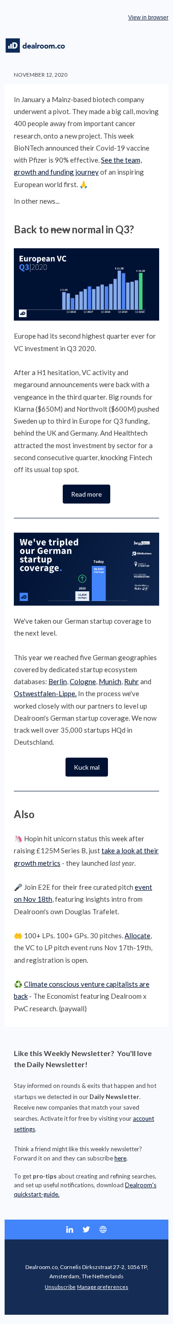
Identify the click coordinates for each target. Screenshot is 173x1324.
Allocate (137, 935)
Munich (110, 681)
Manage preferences (102, 1287)
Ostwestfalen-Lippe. (45, 693)
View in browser (148, 17)
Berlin (57, 681)
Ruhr (131, 681)
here (120, 1158)
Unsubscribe (60, 1287)
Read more (86, 494)
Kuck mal (87, 767)
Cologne (83, 681)
